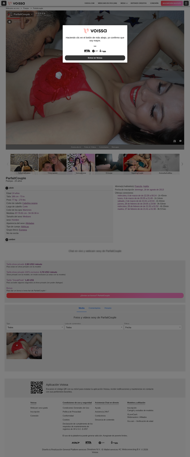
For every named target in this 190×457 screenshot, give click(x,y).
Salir (95, 46)
